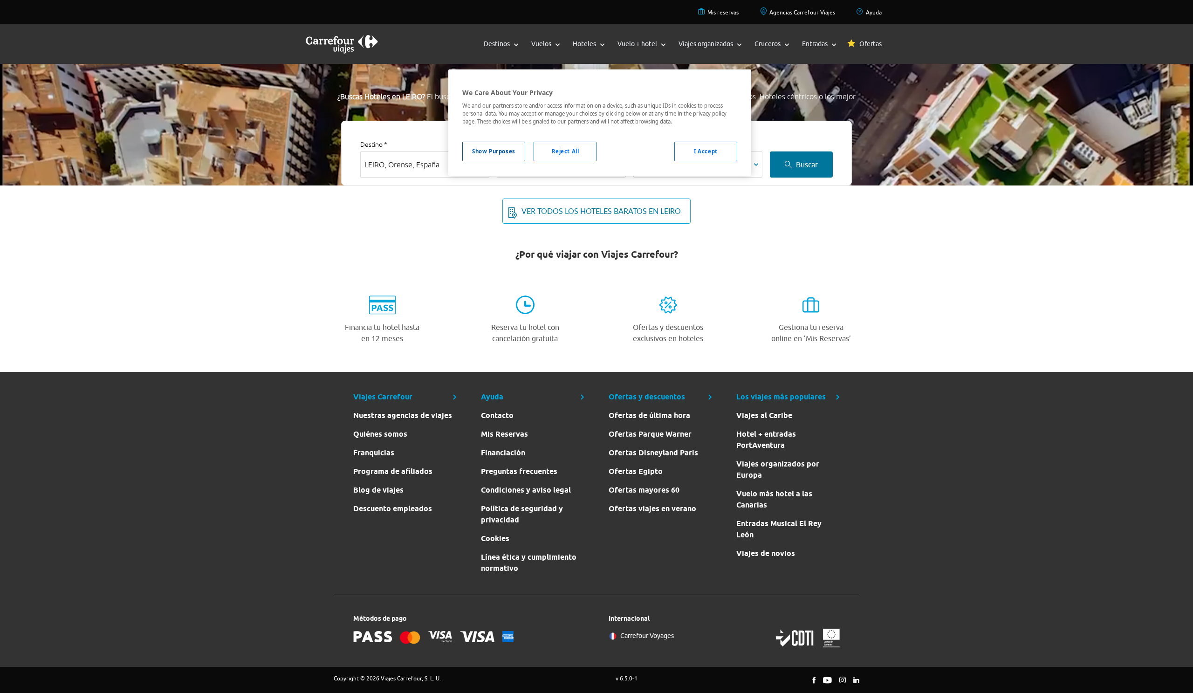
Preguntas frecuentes (519, 471)
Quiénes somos (380, 434)
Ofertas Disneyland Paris (653, 452)
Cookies (495, 538)
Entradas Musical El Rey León (779, 529)
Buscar (807, 164)
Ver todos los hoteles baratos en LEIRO (601, 211)
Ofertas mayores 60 (644, 490)
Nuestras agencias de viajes (402, 415)
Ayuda (874, 12)
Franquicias (373, 452)
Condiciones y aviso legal (526, 490)
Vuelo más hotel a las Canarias (774, 499)
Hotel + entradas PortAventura (766, 440)
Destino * (373, 144)
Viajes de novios (765, 553)
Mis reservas (723, 12)
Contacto (497, 415)
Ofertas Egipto (636, 471)
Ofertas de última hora (649, 415)
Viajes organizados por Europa (777, 470)
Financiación (503, 452)
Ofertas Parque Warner (650, 434)
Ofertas (870, 44)
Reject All (565, 151)
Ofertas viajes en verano (652, 508)
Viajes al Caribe (764, 415)
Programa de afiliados (392, 471)
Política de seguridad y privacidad (522, 514)
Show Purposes (493, 151)
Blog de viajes (378, 490)
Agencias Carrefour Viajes (802, 12)
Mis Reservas (504, 434)
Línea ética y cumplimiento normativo (528, 563)
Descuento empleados (392, 508)
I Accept (706, 151)
